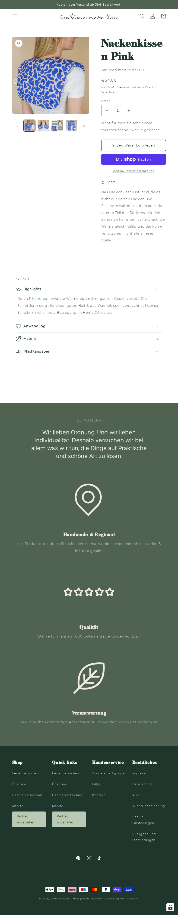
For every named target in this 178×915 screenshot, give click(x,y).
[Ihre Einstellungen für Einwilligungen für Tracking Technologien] (170, 907)
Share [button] (111, 182)
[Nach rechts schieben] (84, 125)
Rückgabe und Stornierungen (144, 837)
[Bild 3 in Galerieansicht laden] (57, 125)
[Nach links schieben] (17, 125)
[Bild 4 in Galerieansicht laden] (71, 125)
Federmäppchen (25, 773)
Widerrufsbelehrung (148, 806)
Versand (123, 87)
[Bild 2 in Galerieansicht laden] (43, 125)
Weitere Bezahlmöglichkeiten (133, 171)
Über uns (19, 784)
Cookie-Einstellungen (143, 820)
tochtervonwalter (60, 898)
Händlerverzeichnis (27, 795)
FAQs (96, 784)
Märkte (17, 806)
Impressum (141, 773)
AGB (135, 795)
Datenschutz (142, 784)
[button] (14, 16)
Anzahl (106, 101)
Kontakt (98, 795)
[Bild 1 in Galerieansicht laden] (29, 125)
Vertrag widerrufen (25, 819)
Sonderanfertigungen (109, 773)
